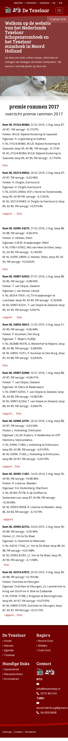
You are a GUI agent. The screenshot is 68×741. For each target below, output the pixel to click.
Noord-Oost (45, 641)
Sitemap (7, 731)
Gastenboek (11, 669)
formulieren (11, 679)
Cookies (18, 731)
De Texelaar (35, 10)
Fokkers (31, 2)
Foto (19, 615)
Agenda (44, 2)
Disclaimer (30, 731)
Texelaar (9, 655)
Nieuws (18, 2)
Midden (42, 645)
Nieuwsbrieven (13, 674)
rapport (7, 213)
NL (54, 2)
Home (8, 641)
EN (60, 2)
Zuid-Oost (44, 650)
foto (5, 165)
